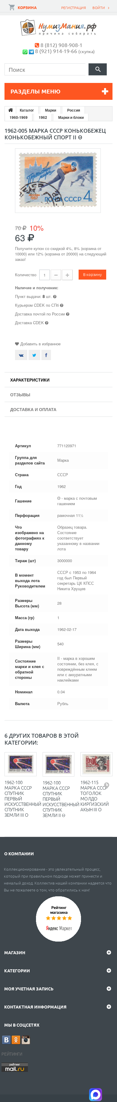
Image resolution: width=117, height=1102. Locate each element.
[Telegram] (31, 51)
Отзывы (20, 394)
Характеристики (30, 380)
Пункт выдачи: (28, 296)
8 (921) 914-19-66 (56, 51)
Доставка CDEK (29, 322)
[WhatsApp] (25, 51)
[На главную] (10, 110)
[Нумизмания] (58, 27)
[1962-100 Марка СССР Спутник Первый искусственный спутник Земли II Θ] (59, 764)
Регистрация (73, 7)
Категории (17, 970)
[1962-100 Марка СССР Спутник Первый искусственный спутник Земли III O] (20, 764)
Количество (25, 274)
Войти (98, 7)
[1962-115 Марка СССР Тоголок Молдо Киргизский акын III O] (96, 764)
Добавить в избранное (40, 344)
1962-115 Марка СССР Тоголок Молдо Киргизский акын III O (94, 795)
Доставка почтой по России (40, 314)
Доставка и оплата (33, 409)
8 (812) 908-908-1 (61, 45)
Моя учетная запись (28, 988)
